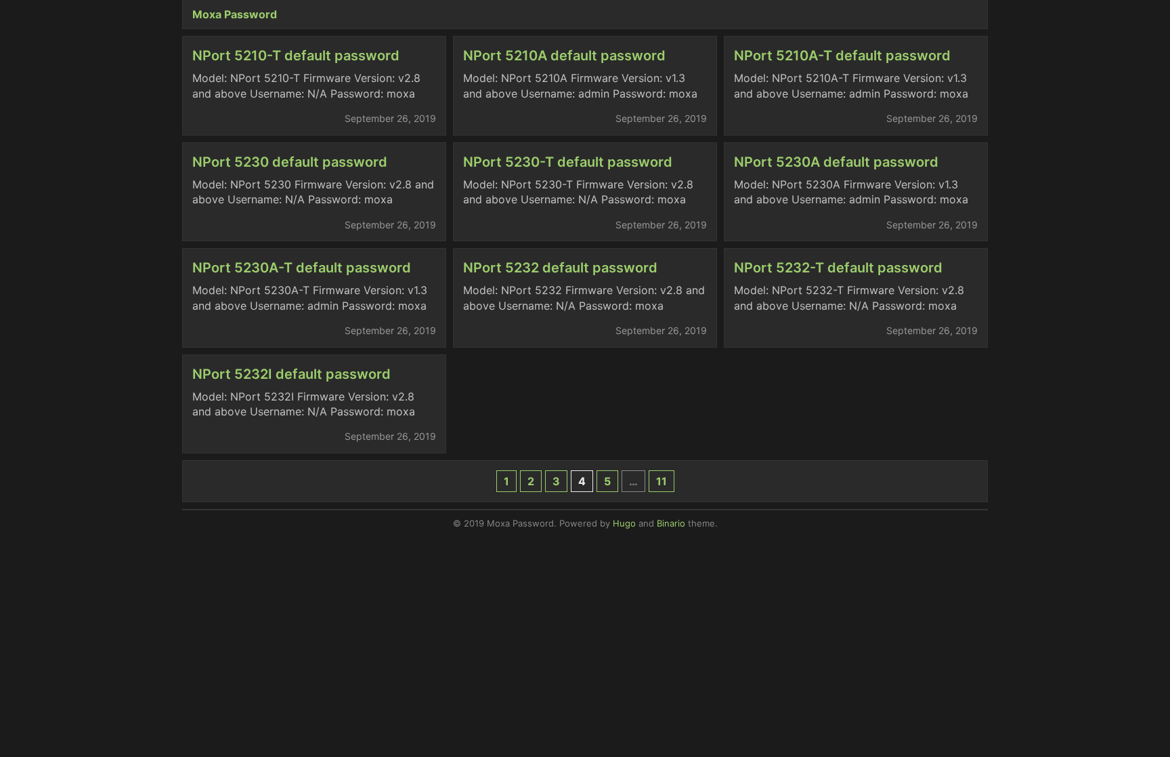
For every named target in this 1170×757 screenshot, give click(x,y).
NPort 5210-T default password (295, 55)
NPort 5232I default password (291, 374)
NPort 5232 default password (560, 268)
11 (661, 481)
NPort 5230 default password (289, 162)
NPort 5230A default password (836, 162)
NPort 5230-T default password (567, 162)
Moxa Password (234, 14)
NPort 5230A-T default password (301, 268)
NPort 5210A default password (564, 55)
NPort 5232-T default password (838, 268)
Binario (671, 523)
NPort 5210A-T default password (842, 55)
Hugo (624, 523)
